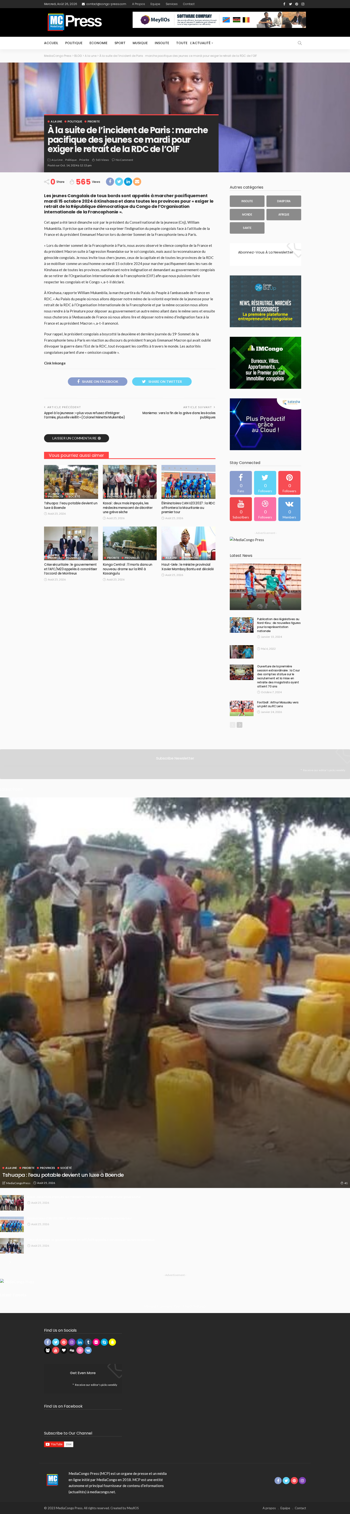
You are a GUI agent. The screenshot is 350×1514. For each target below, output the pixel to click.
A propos (138, 4)
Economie (98, 43)
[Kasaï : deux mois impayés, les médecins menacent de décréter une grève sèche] (130, 482)
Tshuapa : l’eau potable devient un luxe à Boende (70, 505)
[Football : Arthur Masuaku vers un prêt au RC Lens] (242, 708)
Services (172, 4)
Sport (120, 43)
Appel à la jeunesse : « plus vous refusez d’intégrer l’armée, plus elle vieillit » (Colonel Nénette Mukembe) (84, 415)
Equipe (155, 4)
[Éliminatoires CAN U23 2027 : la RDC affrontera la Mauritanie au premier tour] (188, 482)
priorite (94, 121)
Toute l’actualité (193, 43)
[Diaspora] (283, 201)
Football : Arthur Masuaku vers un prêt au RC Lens (277, 704)
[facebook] (241, 483)
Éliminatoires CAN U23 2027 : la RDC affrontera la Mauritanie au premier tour (188, 507)
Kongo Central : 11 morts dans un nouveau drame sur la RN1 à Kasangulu (127, 569)
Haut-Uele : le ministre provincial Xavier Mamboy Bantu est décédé (187, 566)
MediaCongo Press (18, 1183)
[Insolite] (247, 201)
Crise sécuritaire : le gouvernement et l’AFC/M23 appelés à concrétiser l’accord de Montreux (70, 569)
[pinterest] (289, 483)
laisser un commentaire (74, 438)
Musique (140, 43)
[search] (300, 43)
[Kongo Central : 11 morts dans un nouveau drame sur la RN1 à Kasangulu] (130, 543)
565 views (102, 160)
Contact (189, 4)
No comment (124, 160)
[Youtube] (241, 509)
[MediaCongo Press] (51, 1479)
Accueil (51, 43)
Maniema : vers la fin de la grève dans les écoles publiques (178, 415)
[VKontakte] (289, 509)
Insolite (162, 43)
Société (74, 496)
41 (346, 1183)
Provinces (55, 496)
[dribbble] (265, 509)
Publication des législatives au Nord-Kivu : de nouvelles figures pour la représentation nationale (278, 625)
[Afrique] (283, 214)
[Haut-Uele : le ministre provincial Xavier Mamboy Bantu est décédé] (188, 543)
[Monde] (247, 214)
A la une (56, 121)
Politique (73, 43)
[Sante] (247, 228)
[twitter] (265, 483)
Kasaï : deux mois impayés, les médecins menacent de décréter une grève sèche (128, 507)
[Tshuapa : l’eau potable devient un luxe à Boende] (71, 482)
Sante (132, 496)
